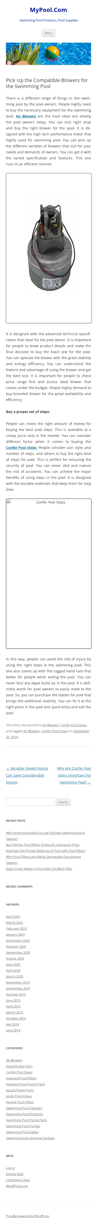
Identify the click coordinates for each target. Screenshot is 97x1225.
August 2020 (15, 958)
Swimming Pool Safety (22, 1132)
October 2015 (16, 994)
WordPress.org (17, 1186)
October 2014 (16, 1018)
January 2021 (15, 934)
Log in (10, 1168)
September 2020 (18, 952)
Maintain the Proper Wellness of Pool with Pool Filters (45, 850)
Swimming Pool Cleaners (24, 1108)
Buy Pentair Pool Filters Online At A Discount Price (42, 844)
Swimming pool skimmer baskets (30, 1138)
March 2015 (14, 1012)
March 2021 (14, 922)
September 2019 (18, 988)
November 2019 (18, 982)
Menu (48, 33)
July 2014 (12, 1024)
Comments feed (18, 1180)
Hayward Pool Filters (21, 1078)
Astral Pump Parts (19, 1066)
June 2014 (13, 1030)
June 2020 (13, 964)
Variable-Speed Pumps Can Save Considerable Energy (27, 775)
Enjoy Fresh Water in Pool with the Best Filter (39, 868)
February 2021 (16, 928)
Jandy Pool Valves (19, 1096)
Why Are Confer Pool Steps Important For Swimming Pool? (74, 775)
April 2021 (13, 916)
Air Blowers (51, 725)
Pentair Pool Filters (20, 1102)
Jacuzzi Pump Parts (20, 1090)
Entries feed (14, 1174)
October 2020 (16, 946)
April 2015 (13, 1006)
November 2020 (18, 940)
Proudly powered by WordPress (27, 1216)
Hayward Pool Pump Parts (25, 1084)
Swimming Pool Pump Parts (26, 1120)
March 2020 (14, 976)
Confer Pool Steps (73, 725)
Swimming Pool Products (24, 1114)
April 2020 (13, 970)
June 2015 (13, 1000)
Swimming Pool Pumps (23, 1126)
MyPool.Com (48, 10)
